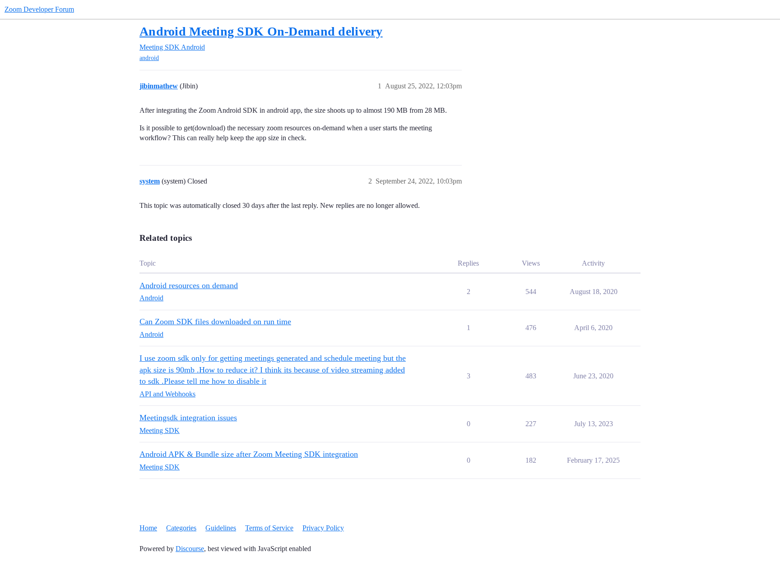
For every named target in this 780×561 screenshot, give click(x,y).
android (149, 58)
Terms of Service (269, 528)
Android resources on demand (188, 285)
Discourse (190, 548)
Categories (181, 528)
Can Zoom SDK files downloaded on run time (215, 321)
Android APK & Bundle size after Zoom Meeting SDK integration (248, 454)
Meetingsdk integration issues (188, 417)
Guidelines (220, 528)
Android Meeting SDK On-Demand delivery (261, 31)
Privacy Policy (323, 528)
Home (148, 528)
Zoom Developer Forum (39, 9)
